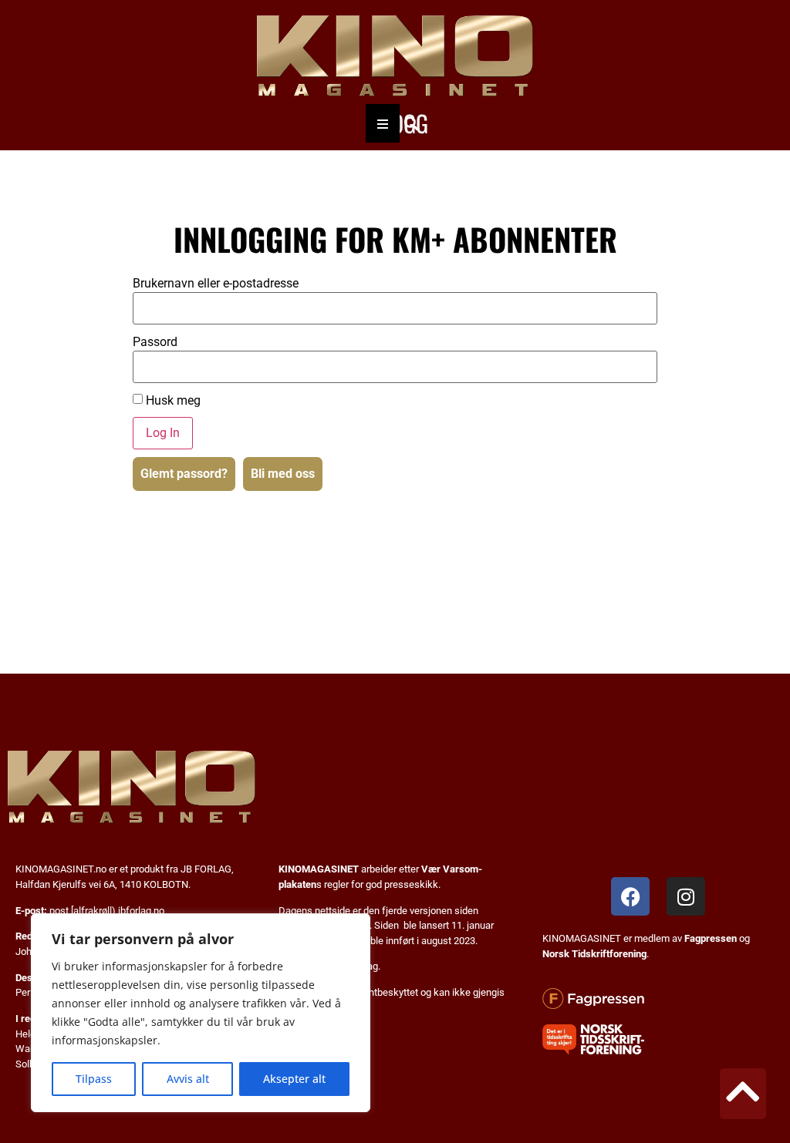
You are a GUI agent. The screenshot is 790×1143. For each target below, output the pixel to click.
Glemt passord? (184, 473)
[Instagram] (686, 896)
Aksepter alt (294, 1078)
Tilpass (94, 1078)
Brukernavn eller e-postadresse (216, 283)
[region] (200, 1012)
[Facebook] (630, 896)
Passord (155, 342)
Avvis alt (188, 1078)
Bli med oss (283, 473)
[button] (411, 123)
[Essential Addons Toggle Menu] (383, 123)
